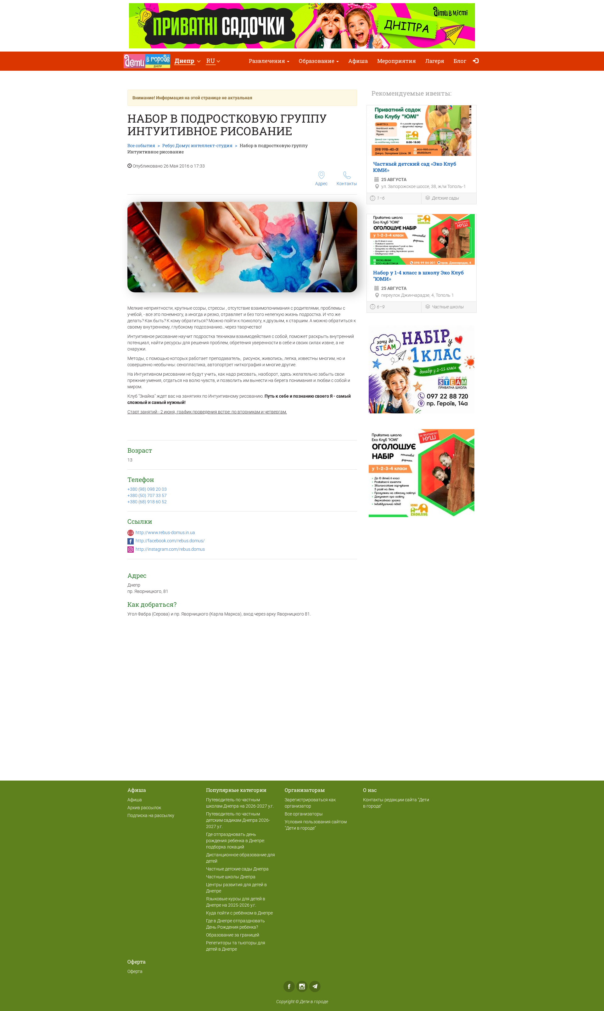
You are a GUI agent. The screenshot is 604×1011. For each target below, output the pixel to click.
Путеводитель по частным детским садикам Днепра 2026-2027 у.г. (238, 820)
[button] (187, 61)
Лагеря (434, 60)
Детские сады (445, 198)
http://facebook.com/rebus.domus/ (170, 540)
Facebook (289, 986)
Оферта (135, 971)
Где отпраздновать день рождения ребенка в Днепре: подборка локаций (235, 840)
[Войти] (477, 61)
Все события (141, 145)
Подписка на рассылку (150, 815)
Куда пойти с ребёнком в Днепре (239, 912)
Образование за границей (232, 934)
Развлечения (267, 60)
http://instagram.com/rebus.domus (170, 549)
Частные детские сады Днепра (237, 868)
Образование (317, 60)
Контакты (347, 183)
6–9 (381, 306)
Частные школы (448, 306)
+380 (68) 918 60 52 (147, 501)
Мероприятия (396, 60)
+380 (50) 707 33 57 (147, 495)
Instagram (302, 986)
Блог (460, 60)
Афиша (358, 60)
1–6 (381, 198)
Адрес (321, 183)
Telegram (315, 986)
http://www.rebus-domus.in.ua (165, 532)
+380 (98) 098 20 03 (147, 489)
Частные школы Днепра (230, 876)
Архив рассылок (144, 807)
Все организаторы (304, 813)
